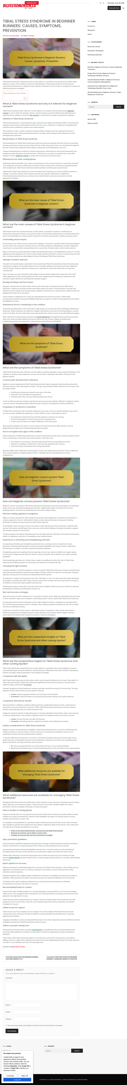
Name (8, 1005)
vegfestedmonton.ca (19, 5)
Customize (10, 1076)
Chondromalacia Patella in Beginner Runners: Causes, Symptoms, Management (72, 3)
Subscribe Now (114, 8)
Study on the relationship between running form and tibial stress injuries (37, 831)
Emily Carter (28, 36)
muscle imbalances (43, 317)
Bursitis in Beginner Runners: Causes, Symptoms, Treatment (105, 68)
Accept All (17, 1080)
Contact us (91, 26)
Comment (9, 979)
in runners (28, 685)
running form (37, 930)
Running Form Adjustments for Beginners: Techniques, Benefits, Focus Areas (103, 87)
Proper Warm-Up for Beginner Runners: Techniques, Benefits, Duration (102, 74)
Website (8, 1019)
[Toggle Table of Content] (24, 98)
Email (8, 1012)
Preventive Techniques (96, 51)
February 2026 (93, 123)
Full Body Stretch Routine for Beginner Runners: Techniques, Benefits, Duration (61, 958)
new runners (34, 115)
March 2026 (92, 119)
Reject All (24, 1076)
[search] (123, 8)
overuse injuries (14, 858)
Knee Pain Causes (18, 947)
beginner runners (22, 156)
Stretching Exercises (95, 55)
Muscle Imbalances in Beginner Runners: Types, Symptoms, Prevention (104, 93)
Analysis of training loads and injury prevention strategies (32, 835)
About (90, 34)
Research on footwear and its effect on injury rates (29, 833)
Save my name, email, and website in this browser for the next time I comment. (35, 1025)
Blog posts (91, 30)
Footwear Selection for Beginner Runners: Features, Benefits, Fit (22, 958)
